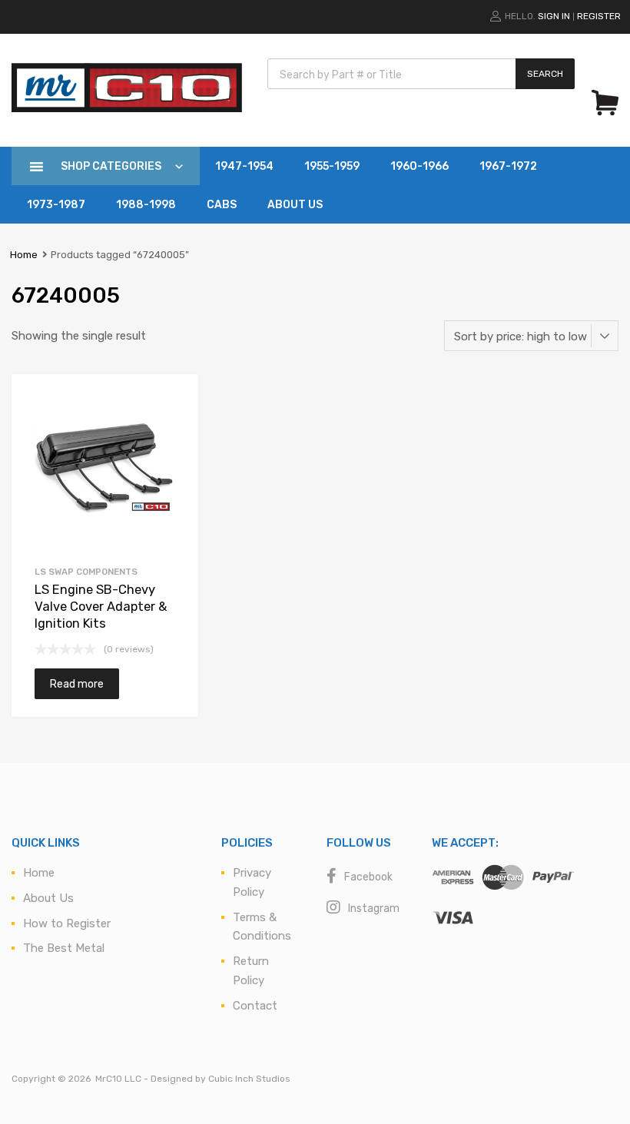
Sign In (554, 16)
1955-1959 (332, 166)
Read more (77, 684)
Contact (255, 1006)
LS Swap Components (86, 571)
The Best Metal (63, 948)
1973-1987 (56, 204)
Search (545, 73)
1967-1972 (508, 166)
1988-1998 (146, 204)
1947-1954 (244, 166)
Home (24, 254)
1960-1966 (419, 166)
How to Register (67, 923)
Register (599, 16)
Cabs (222, 204)
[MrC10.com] (127, 108)
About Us (295, 204)
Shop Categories (111, 166)
